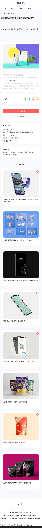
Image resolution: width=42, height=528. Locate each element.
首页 (4, 8)
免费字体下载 (21, 525)
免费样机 (22, 8)
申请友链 (29, 525)
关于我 (20, 504)
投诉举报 (35, 29)
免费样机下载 (11, 525)
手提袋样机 (20, 152)
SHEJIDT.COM (16, 518)
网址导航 (13, 8)
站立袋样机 (6, 155)
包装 (14, 13)
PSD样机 (12, 152)
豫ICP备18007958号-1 (34, 518)
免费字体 (31, 8)
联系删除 (12, 80)
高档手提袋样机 (29, 152)
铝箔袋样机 (14, 155)
